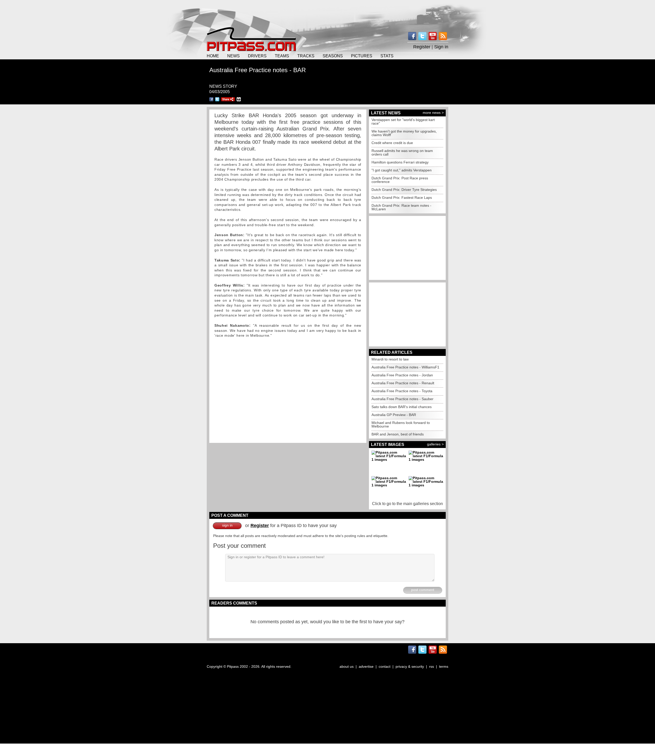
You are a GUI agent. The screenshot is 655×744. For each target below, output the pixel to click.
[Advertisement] (327, 12)
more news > (433, 113)
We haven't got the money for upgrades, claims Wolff (404, 133)
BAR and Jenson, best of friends (398, 434)
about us (347, 666)
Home (213, 55)
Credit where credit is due (392, 143)
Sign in (441, 46)
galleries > (435, 444)
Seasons (333, 55)
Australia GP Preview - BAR (394, 415)
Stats (387, 55)
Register (421, 46)
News (233, 55)
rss (431, 666)
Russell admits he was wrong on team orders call (402, 152)
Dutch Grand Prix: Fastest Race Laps (402, 197)
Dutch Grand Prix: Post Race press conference (400, 180)
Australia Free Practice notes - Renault (403, 383)
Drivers (257, 55)
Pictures (361, 55)
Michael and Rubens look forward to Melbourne (401, 424)
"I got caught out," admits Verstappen (402, 170)
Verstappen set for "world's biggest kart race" (403, 121)
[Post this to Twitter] (217, 99)
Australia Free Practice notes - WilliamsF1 (405, 367)
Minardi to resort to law (390, 359)
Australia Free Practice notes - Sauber (402, 399)
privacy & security (410, 666)
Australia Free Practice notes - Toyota (402, 391)
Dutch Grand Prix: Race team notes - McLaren (401, 207)
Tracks (305, 55)
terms (443, 666)
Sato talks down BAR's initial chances (402, 407)
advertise (366, 666)
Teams (282, 55)
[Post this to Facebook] (211, 99)
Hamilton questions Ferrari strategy (400, 162)
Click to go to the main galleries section (407, 503)
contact (384, 666)
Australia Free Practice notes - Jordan (402, 375)
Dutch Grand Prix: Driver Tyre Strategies (404, 190)
